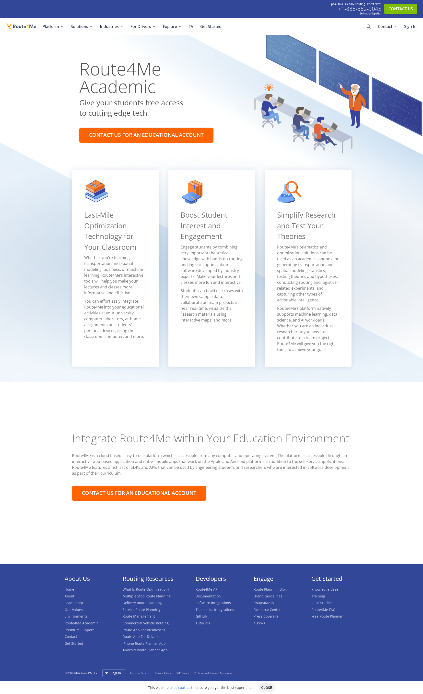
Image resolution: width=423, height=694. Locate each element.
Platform (51, 26)
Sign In (410, 26)
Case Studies (321, 602)
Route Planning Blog (270, 589)
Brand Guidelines (268, 596)
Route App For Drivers (141, 636)
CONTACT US (400, 9)
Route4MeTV (264, 602)
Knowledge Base (324, 589)
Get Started (211, 26)
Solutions (79, 26)
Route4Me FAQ (323, 609)
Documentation (208, 596)
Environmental (77, 616)
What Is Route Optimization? (146, 589)
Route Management (139, 616)
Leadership (74, 602)
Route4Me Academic (81, 623)
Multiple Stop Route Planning (147, 596)
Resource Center (267, 609)
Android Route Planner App (145, 650)
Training (318, 596)
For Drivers (140, 26)
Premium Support (79, 630)
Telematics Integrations (215, 609)
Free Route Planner (327, 616)
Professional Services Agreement (213, 673)
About (69, 596)
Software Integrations (213, 602)
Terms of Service (140, 673)
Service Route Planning (141, 609)
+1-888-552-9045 (359, 9)
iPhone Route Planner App (144, 643)
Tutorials (203, 623)
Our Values (74, 609)
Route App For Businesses (144, 630)
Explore (170, 26)
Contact (385, 26)
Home (69, 589)
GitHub (201, 616)
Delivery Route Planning (142, 602)
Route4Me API (207, 589)
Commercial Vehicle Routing (146, 623)
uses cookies (180, 687)
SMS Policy (182, 673)
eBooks (259, 623)
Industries (109, 26)
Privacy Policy (163, 673)
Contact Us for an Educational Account (146, 134)
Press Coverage (266, 616)
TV (191, 26)
